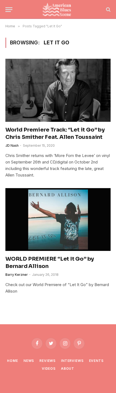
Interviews (72, 361)
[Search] (108, 10)
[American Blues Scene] (58, 9)
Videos (49, 368)
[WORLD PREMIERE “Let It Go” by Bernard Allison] (58, 219)
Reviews (47, 361)
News (28, 361)
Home (12, 361)
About (67, 368)
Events (96, 361)
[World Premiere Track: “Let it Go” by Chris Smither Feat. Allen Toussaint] (58, 90)
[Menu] (8, 10)
